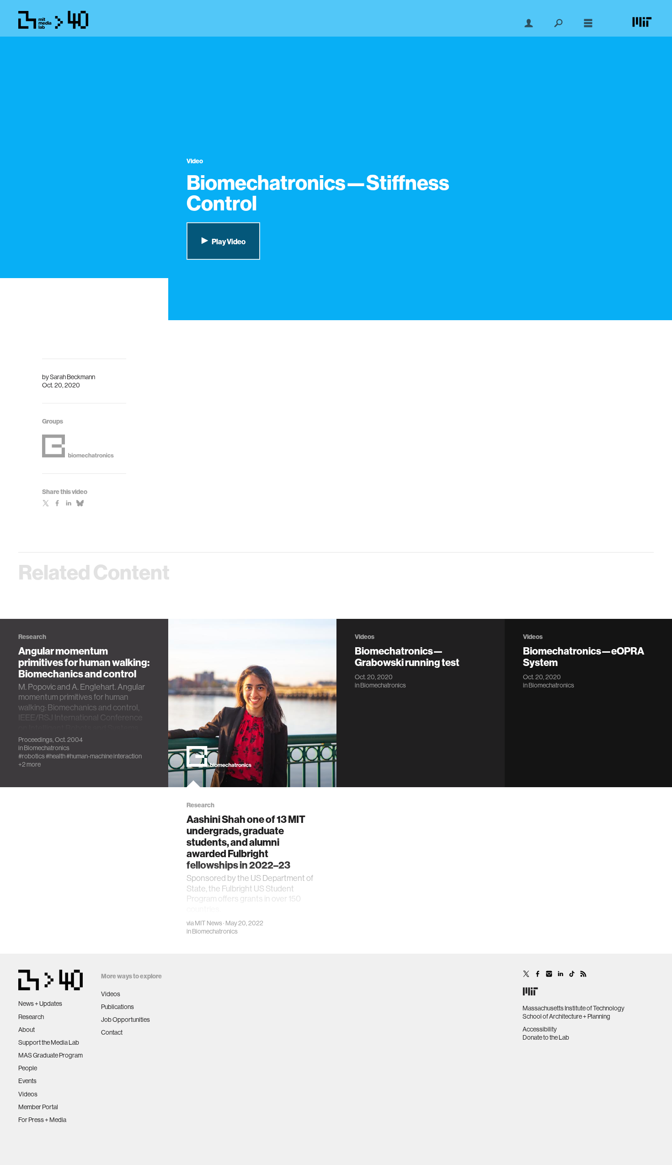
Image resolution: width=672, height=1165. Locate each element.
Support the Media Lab (48, 1042)
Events (27, 1081)
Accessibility (540, 1029)
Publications (117, 1007)
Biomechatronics (46, 748)
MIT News (208, 923)
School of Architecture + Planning (566, 1016)
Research (31, 1017)
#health (55, 756)
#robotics (31, 756)
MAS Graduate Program (50, 1055)
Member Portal (38, 1107)
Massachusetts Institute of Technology (573, 1008)
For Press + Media (42, 1120)
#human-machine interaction (104, 756)
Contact (112, 1032)
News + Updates (40, 1003)
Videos (27, 1094)
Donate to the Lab (546, 1037)
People (27, 1068)
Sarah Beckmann (72, 377)
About (26, 1029)
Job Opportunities (125, 1019)
